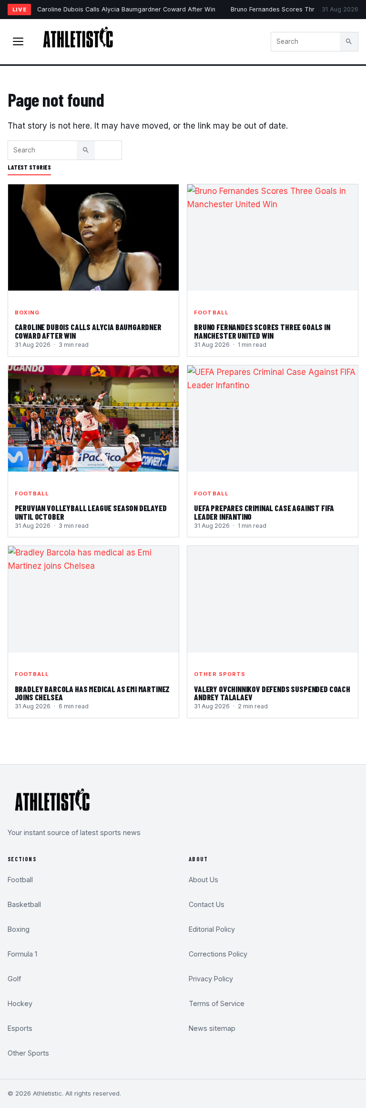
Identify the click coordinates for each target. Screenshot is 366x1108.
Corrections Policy (218, 954)
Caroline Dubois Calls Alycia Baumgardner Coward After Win (126, 9)
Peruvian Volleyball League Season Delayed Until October (91, 512)
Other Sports (219, 674)
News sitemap (212, 1028)
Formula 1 (22, 954)
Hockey (20, 1003)
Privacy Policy (211, 979)
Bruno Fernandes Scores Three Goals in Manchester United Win (262, 331)
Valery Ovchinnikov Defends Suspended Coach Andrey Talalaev (272, 693)
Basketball (24, 904)
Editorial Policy (212, 929)
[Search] (349, 41)
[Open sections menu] (18, 41)
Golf (14, 979)
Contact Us (206, 904)
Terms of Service (216, 1003)
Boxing (27, 312)
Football (211, 312)
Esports (20, 1028)
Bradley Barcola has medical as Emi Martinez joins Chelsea (92, 693)
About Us (203, 880)
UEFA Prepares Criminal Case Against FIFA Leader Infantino (264, 512)
